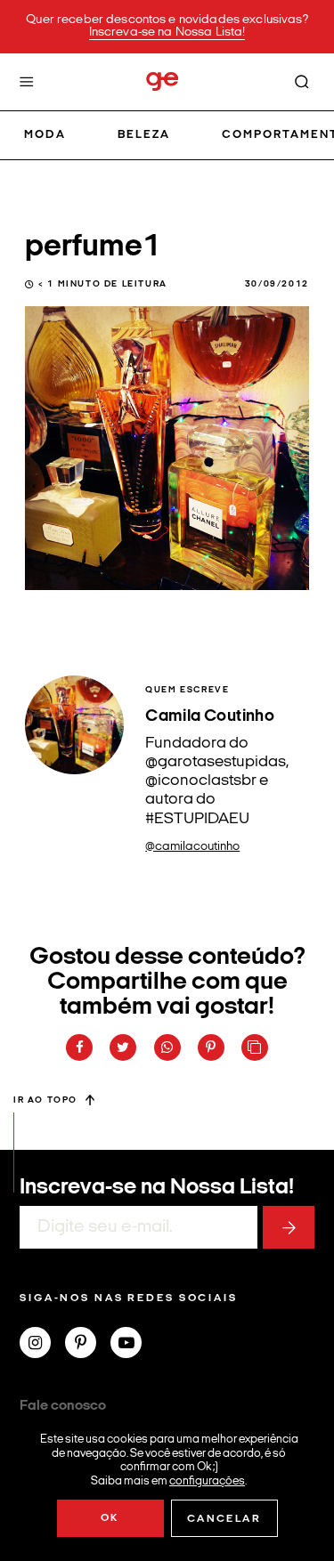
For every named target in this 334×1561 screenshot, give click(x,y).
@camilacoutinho (192, 846)
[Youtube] (133, 1345)
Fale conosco (63, 1406)
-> (288, 1227)
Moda (45, 135)
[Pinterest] (87, 1345)
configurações (207, 1480)
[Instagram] (42, 1345)
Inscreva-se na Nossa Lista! (167, 32)
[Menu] (27, 82)
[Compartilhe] (254, 1047)
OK (110, 1518)
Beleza (144, 135)
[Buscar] (301, 82)
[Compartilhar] (79, 1047)
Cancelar (224, 1519)
